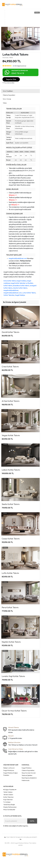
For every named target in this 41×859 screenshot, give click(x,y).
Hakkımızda (25, 780)
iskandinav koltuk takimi (21, 285)
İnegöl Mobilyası (8, 770)
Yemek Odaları (8, 794)
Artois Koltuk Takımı (11, 401)
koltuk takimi (8, 285)
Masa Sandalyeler (9, 809)
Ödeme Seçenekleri (28, 770)
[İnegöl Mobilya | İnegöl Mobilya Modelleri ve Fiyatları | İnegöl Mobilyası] (15, 4)
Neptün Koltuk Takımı (11, 642)
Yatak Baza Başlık (9, 804)
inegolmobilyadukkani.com (18, 258)
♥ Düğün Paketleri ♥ (9, 789)
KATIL (32, 821)
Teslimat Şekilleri (27, 775)
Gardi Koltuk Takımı (10, 332)
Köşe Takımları (8, 799)
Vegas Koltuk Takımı (11, 435)
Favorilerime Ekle (9, 83)
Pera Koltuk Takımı (10, 607)
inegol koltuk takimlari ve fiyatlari (22, 283)
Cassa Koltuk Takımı (11, 538)
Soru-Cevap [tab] (7, 99)
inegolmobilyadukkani (11, 290)
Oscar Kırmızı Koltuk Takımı (14, 710)
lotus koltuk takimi (10, 281)
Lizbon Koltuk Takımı (11, 470)
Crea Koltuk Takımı (10, 366)
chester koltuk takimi (20, 288)
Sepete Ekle (11, 79)
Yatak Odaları (8, 792)
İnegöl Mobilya (20, 295)
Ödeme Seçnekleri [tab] (9, 95)
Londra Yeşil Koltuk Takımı (13, 676)
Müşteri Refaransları (10, 807)
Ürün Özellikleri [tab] (8, 91)
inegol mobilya (21, 281)
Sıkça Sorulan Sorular (29, 773)
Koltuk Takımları (9, 295)
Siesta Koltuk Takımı (11, 504)
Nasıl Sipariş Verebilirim (29, 778)
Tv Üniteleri (7, 802)
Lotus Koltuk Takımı (29, 293)
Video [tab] (5, 103)
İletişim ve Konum (9, 768)
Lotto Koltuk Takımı (10, 573)
